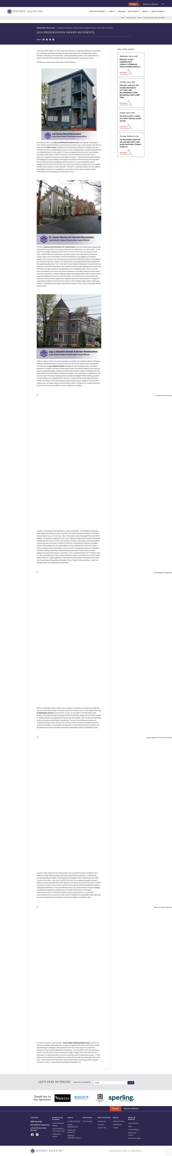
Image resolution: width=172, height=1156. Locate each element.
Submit (130, 1083)
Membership (102, 1121)
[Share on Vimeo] (53, 39)
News (139, 17)
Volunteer (101, 1124)
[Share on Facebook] (43, 39)
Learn (111, 11)
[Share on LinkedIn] (50, 39)
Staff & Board (117, 1124)
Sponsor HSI (102, 1128)
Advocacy (121, 11)
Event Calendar (133, 1123)
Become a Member (150, 4)
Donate (133, 4)
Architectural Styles (73, 1121)
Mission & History (118, 1121)
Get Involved (133, 11)
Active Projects (88, 1121)
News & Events (157, 11)
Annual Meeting (133, 1129)
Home (123, 17)
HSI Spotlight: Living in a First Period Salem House (130, 118)
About (144, 11)
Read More (123, 72)
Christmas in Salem (134, 1138)
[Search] (163, 4)
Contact (115, 1128)
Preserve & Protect (96, 11)
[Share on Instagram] (47, 39)
